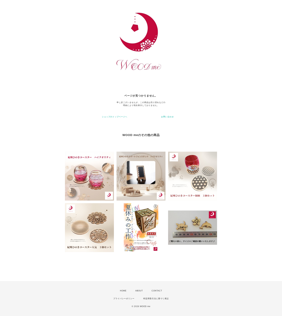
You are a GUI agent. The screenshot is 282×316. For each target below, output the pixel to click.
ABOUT (139, 291)
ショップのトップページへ (114, 117)
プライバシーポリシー (123, 298)
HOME (123, 291)
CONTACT (157, 291)
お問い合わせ (167, 117)
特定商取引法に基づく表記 (156, 298)
